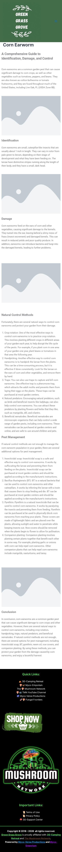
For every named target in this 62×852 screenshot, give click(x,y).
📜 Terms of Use (31, 812)
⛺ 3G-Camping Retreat (31, 681)
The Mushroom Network (37, 838)
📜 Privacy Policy (31, 816)
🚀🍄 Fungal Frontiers (31, 699)
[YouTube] (2, 706)
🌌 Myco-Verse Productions (31, 696)
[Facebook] (9, 706)
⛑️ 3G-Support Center (31, 819)
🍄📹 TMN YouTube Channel (31, 692)
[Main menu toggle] (56, 21)
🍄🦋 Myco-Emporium (31, 685)
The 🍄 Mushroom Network (31, 688)
